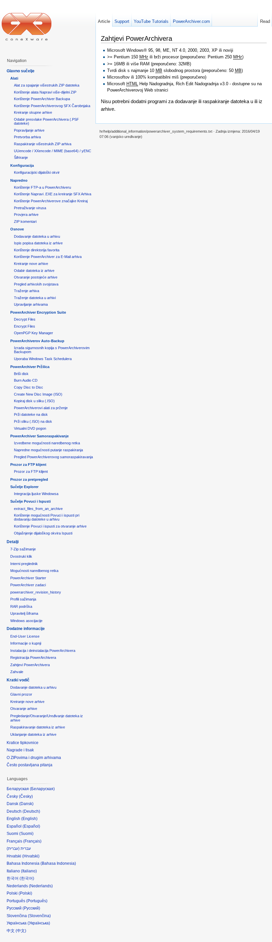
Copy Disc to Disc (28, 387)
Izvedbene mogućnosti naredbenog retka (47, 443)
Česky (26, 796)
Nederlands (40, 886)
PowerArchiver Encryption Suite (38, 312)
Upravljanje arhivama (31, 304)
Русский (31, 908)
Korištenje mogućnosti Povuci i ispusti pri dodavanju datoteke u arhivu (46, 517)
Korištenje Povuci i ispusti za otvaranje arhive (50, 526)
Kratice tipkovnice (22, 742)
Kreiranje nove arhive (31, 264)
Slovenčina (39, 915)
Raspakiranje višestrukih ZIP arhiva (42, 144)
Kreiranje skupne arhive (33, 112)
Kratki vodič (18, 680)
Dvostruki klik (21, 556)
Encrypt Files (24, 326)
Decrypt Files (24, 319)
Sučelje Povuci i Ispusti (30, 501)
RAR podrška (21, 606)
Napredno (19, 180)
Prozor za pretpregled (29, 479)
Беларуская (42, 788)
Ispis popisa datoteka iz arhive (38, 243)
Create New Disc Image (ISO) (38, 394)
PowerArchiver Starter (28, 578)
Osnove (17, 229)
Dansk (26, 803)
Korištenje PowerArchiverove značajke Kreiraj (51, 201)
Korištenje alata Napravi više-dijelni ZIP (45, 92)
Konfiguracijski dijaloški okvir (37, 172)
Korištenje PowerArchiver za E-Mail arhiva (48, 257)
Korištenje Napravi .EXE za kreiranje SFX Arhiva (52, 194)
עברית (13, 848)
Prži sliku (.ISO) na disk (33, 421)
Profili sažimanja (23, 599)
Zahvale (16, 672)
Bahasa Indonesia (58, 863)
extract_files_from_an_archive (38, 509)
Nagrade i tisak (20, 750)
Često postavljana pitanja (29, 765)
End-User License (24, 636)
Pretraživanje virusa (30, 208)
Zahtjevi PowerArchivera (30, 665)
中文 (21, 930)
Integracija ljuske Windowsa (36, 494)
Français (32, 841)
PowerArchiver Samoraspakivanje (39, 436)
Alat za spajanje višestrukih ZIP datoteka (46, 85)
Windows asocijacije (26, 621)
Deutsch (31, 811)
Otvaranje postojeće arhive (35, 277)
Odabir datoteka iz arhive (34, 271)
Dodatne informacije (26, 628)
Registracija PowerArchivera (33, 657)
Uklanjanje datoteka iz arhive (33, 734)
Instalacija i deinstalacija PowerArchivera (42, 651)
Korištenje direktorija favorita (36, 250)
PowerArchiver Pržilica (29, 367)
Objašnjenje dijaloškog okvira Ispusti (43, 533)
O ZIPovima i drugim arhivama (34, 757)
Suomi (26, 833)
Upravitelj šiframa (24, 613)
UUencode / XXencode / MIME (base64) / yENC (52, 151)
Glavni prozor (21, 694)
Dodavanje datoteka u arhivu (37, 236)
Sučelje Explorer (24, 487)
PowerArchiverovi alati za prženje (41, 408)
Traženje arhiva (26, 291)
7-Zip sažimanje (23, 549)
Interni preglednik (24, 564)
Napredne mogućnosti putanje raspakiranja (48, 450)
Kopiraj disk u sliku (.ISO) (34, 401)
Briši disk (21, 374)
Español (31, 826)
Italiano (28, 871)
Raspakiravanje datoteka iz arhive (37, 727)
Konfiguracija (22, 165)
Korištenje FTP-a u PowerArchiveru (42, 187)
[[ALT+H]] (26, 26)
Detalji (13, 541)
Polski (25, 893)
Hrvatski (31, 856)
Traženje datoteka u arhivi (35, 298)
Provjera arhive (26, 215)
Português (37, 901)
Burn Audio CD (25, 380)
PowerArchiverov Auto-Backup (37, 341)
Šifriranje (21, 157)
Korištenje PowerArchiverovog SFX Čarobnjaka (52, 106)
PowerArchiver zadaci (28, 585)
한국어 (27, 878)
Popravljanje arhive (29, 130)
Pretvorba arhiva (27, 137)
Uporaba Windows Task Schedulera (43, 359)
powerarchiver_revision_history (35, 592)
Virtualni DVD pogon (30, 428)
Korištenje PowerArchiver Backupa (42, 99)
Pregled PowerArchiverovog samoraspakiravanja (53, 457)
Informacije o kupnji (25, 643)
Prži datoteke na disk (31, 414)
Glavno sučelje (20, 71)
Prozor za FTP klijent (28, 465)
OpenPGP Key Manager (33, 333)
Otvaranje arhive (23, 709)
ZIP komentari (25, 221)
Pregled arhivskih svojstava (36, 284)
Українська (39, 923)
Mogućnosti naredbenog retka (34, 571)
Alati (14, 78)
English (29, 818)
